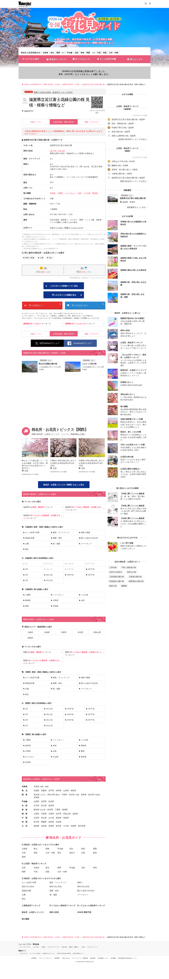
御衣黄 (83, 756)
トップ (35, 122)
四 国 (24, 822)
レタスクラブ (24, 953)
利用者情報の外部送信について (127, 958)
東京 (63, 53)
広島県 (36, 817)
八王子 (42, 795)
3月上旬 (49, 714)
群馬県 (83, 794)
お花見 (43, 947)
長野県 (44, 801)
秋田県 (58, 790)
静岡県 (65, 809)
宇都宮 (97, 795)
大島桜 (55, 600)
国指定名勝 (29, 538)
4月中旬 (70, 574)
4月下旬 (91, 574)
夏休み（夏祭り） (74, 947)
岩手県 (51, 790)
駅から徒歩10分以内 (89, 538)
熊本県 (58, 826)
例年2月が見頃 (28, 886)
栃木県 (91, 794)
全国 (23, 867)
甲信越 (69, 52)
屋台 (51, 257)
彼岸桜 (28, 745)
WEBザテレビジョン (49, 953)
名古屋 (42, 810)
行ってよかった (82, 58)
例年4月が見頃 (83, 886)
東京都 (36, 794)
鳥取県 (58, 817)
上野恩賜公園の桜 (116, 576)
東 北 (24, 790)
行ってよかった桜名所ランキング (91, 905)
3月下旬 (53, 150)
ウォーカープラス (25, 947)
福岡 (23, 856)
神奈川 (72, 852)
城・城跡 (56, 543)
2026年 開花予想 (84, 912)
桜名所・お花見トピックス (33, 912)
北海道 (45, 52)
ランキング (37, 323)
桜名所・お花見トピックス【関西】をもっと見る (63, 484)
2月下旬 (91, 708)
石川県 (36, 805)
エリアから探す (32, 58)
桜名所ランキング (57, 59)
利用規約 (34, 958)
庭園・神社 (57, 538)
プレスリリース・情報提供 (80, 958)
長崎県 (51, 826)
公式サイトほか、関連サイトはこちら (65, 227)
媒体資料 (92, 958)
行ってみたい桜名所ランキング (62, 905)
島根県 (66, 817)
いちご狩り (35, 947)
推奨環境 (57, 958)
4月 (26, 574)
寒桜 (27, 606)
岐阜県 (50, 809)
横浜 (57, 795)
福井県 (51, 805)
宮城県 (36, 790)
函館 (46, 786)
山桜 (79, 193)
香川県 (36, 822)
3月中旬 (70, 714)
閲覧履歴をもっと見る (136, 207)
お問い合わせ (66, 958)
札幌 (41, 786)
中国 (99, 52)
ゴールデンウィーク (53, 947)
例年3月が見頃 (56, 886)
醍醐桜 (124, 586)
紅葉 (83, 947)
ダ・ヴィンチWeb (35, 953)
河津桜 (52, 193)
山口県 (51, 817)
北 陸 (24, 805)
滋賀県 (26, 111)
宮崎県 (73, 826)
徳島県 (51, 822)
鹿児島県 (81, 826)
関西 (88, 52)
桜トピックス (136, 59)
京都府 (47, 632)
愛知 (95, 852)
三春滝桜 (113, 567)
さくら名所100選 (108, 58)
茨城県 (36, 797)
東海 (82, 52)
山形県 (66, 790)
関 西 (24, 813)
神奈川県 (51, 794)
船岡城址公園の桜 (136, 581)
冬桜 (55, 745)
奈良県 (80, 632)
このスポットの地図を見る (65, 295)
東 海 (24, 809)
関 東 (24, 794)
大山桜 (55, 756)
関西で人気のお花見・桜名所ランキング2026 (53, 92)
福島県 (73, 790)
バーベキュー (86, 543)
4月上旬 (49, 574)
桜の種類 (25, 919)
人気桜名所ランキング (31, 905)
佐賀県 (44, 826)
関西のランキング (37, 652)
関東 (58, 52)
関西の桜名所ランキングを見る (133, 181)
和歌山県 (97, 632)
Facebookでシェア (82, 343)
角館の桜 (113, 586)
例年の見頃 (63, 122)
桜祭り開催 (29, 257)
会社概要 (113, 958)
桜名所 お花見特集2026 (30, 52)
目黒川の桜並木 (115, 572)
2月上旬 (49, 708)
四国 (105, 52)
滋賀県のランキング (38, 507)
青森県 (44, 790)
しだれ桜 (86, 193)
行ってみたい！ (45, 305)
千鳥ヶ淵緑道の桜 (128, 567)
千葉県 (64, 794)
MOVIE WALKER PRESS (64, 953)
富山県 (44, 805)
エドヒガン (29, 756)
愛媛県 (44, 822)
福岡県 (36, 826)
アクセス (90, 122)
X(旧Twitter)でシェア (49, 343)
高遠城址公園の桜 (116, 581)
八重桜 (60, 193)
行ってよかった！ (88, 305)
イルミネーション (92, 947)
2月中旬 (70, 708)
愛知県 (36, 809)
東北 (52, 52)
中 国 (24, 817)
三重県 (57, 809)
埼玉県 (71, 794)
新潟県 (51, 801)
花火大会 (64, 947)
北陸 (76, 52)
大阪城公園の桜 (135, 576)
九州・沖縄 (113, 52)
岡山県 (44, 817)
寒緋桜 (95, 193)
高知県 (58, 822)
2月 (26, 708)
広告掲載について (103, 958)
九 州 (24, 826)
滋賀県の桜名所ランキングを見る (132, 139)
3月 (26, 569)
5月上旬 (61, 150)
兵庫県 (63, 632)
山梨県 (36, 801)
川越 (77, 795)
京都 (93, 53)
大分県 (66, 826)
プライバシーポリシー (45, 958)
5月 (26, 580)
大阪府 (30, 632)
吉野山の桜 (131, 572)
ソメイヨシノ (70, 193)
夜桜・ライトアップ (61, 532)
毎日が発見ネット (78, 953)
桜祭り (80, 882)
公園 (41, 257)
